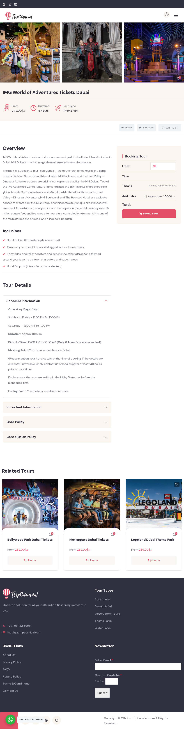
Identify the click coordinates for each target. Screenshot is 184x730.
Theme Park (70, 111)
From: (126, 166)
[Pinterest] (46, 720)
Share (128, 127)
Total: (126, 204)
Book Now (150, 213)
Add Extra (129, 196)
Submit (102, 693)
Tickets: (127, 185)
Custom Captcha (108, 675)
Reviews (148, 127)
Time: (125, 176)
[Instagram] (56, 720)
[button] (178, 50)
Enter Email (104, 660)
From (10, 549)
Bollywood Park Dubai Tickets (29, 540)
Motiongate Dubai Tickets (89, 540)
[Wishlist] (53, 484)
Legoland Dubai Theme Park (152, 540)
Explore (28, 560)
